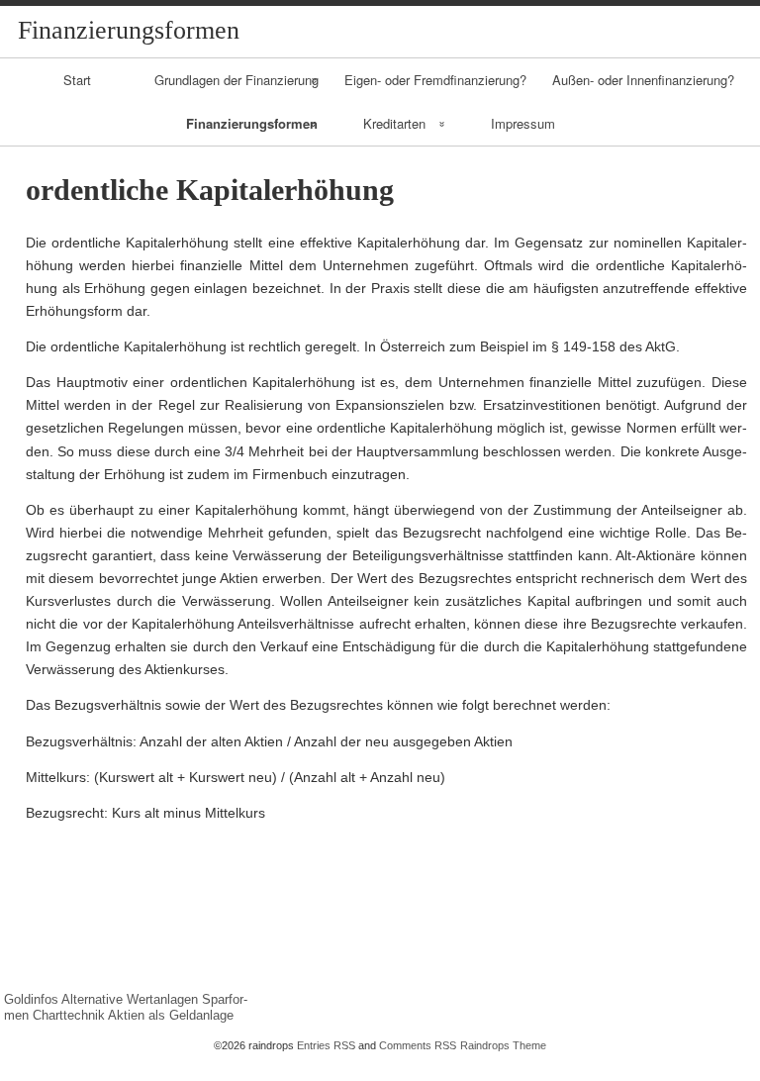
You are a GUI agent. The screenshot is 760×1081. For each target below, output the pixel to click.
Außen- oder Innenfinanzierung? (643, 79)
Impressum (523, 123)
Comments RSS (417, 1045)
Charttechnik (69, 1015)
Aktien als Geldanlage (171, 1015)
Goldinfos (31, 999)
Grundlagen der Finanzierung (236, 79)
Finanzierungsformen (252, 123)
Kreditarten (394, 123)
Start (77, 79)
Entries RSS (326, 1045)
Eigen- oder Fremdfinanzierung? (435, 79)
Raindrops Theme (503, 1045)
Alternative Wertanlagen (129, 999)
